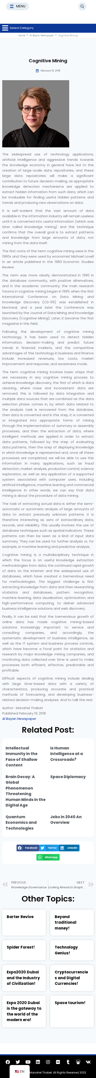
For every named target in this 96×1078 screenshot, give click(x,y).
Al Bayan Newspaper (42, 35)
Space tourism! (70, 1002)
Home (22, 35)
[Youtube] (27, 1062)
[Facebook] (7, 1062)
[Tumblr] (68, 1062)
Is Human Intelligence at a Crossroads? (66, 753)
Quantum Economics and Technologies (21, 822)
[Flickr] (58, 1062)
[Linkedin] (37, 1062)
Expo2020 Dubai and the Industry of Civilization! (23, 977)
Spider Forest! (21, 947)
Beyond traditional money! (65, 922)
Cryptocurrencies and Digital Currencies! (71, 977)
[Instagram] (48, 1062)
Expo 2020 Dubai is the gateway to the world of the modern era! (24, 1011)
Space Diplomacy (68, 776)
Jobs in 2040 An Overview (66, 819)
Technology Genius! (66, 950)
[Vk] (88, 1062)
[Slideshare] (78, 1062)
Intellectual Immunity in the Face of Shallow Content (22, 756)
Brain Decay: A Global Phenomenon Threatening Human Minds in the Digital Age (26, 791)
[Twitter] (17, 1062)
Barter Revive (20, 916)
